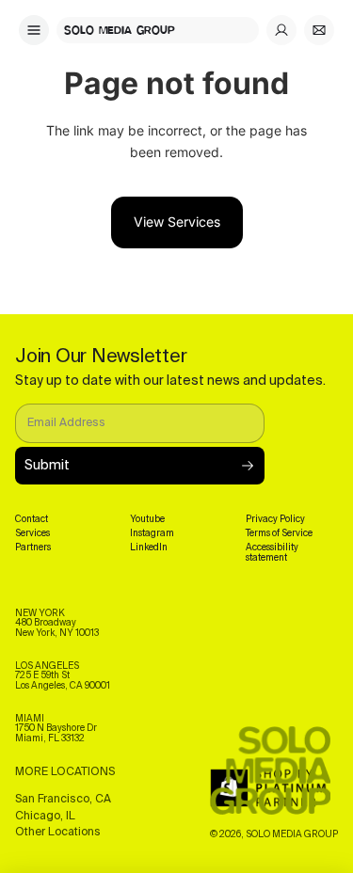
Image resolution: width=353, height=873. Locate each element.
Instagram (152, 533)
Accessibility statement (272, 553)
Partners (33, 547)
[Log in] (281, 30)
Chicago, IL (45, 816)
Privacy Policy (275, 519)
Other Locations (58, 832)
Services (32, 533)
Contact (31, 519)
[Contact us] (319, 30)
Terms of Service (279, 533)
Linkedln (149, 547)
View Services (177, 222)
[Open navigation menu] (34, 30)
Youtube (147, 519)
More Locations (65, 772)
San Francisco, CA (63, 799)
